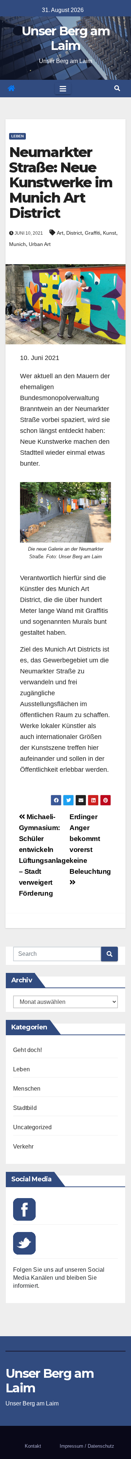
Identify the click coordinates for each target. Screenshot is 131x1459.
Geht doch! (27, 1050)
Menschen (27, 1089)
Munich (17, 244)
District (74, 233)
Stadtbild (25, 1108)
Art (60, 233)
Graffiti (92, 233)
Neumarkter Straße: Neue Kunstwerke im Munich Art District (60, 183)
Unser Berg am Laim (65, 38)
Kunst (109, 233)
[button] (117, 88)
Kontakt (33, 1446)
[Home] (11, 88)
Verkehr (23, 1146)
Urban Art (40, 244)
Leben (17, 136)
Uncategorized (32, 1127)
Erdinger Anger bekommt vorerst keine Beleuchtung (90, 844)
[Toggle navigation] (63, 88)
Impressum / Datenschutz (87, 1446)
